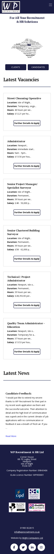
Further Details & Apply (26, 123)
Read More (11, 436)
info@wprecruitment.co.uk (27, 531)
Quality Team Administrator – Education (26, 324)
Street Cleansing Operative (24, 98)
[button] (50, 5)
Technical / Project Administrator (18, 278)
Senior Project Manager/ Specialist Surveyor (22, 185)
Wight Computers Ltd (32, 537)
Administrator (16, 141)
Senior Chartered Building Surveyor (23, 232)
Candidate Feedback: (19, 393)
